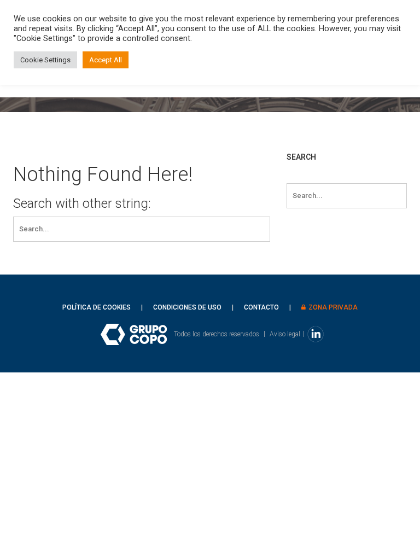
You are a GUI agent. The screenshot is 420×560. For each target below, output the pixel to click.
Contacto (261, 307)
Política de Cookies (96, 307)
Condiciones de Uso (187, 307)
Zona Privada (333, 307)
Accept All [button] (105, 60)
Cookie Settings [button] (45, 60)
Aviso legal (285, 333)
